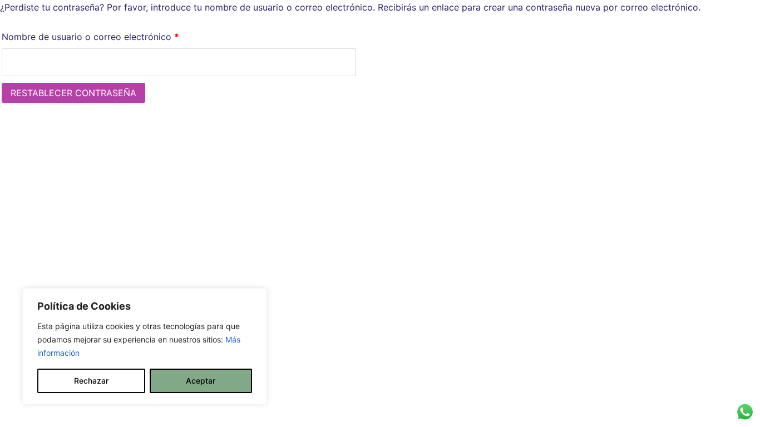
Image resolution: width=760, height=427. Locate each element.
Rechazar (91, 380)
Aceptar (200, 380)
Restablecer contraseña (73, 92)
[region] (144, 346)
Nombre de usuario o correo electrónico (114, 36)
